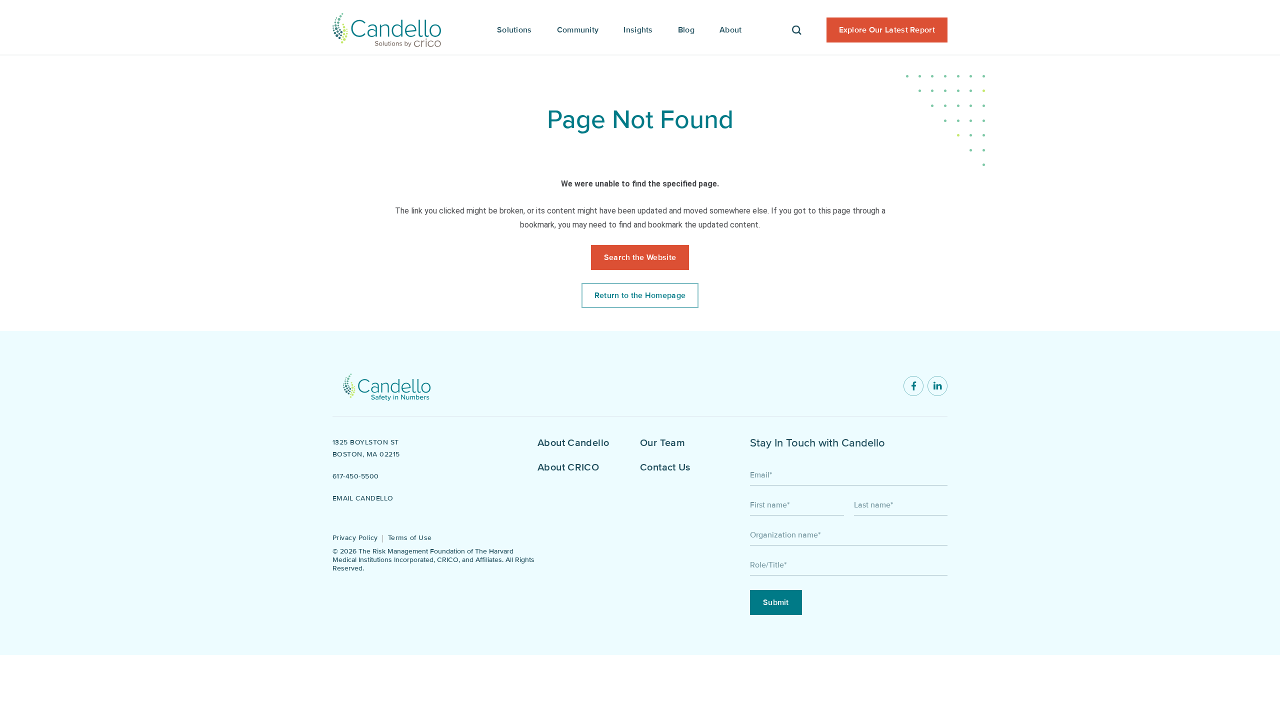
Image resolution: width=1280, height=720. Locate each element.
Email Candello (363, 498)
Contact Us (665, 468)
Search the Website (640, 257)
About (731, 30)
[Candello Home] (386, 27)
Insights (638, 30)
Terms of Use (410, 538)
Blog (686, 30)
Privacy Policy (355, 538)
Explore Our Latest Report (887, 30)
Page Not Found (640, 120)
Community (578, 30)
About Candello (573, 443)
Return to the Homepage (640, 295)
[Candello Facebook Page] (914, 386)
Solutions (514, 30)
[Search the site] (796, 27)
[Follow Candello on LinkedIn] (938, 386)
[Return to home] (386, 386)
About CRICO (568, 468)
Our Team (662, 443)
